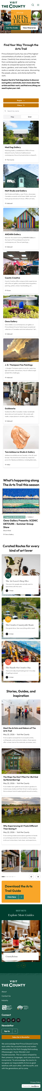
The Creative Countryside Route (20, 624)
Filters (19, 105)
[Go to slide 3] (7, 876)
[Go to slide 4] (9, 876)
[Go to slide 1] (3, 876)
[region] (21, 864)
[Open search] (33, 5)
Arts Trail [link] (20, 13)
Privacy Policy (35, 1082)
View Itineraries (29, 28)
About (4, 991)
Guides (11, 13)
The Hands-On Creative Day (18, 667)
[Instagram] (9, 1020)
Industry (5, 1000)
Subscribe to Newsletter (21, 1037)
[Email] (18, 1020)
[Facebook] (4, 1020)
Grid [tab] (29, 117)
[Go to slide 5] (10, 876)
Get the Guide (12, 28)
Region (19, 100)
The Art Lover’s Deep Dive (17, 581)
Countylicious (12, 956)
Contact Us (6, 996)
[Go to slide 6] (12, 876)
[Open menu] (38, 5)
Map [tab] (12, 117)
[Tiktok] (13, 1020)
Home (4, 13)
